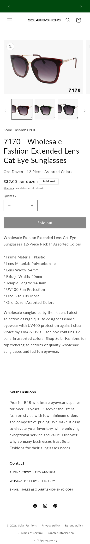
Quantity (10, 196)
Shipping (9, 187)
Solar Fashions (27, 525)
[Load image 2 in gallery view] (45, 109)
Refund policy (74, 525)
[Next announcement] (81, 6)
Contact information (61, 532)
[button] (9, 20)
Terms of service (32, 532)
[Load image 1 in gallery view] (22, 109)
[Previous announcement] (9, 6)
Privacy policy (51, 525)
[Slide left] (5, 110)
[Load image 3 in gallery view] (68, 109)
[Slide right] (84, 110)
